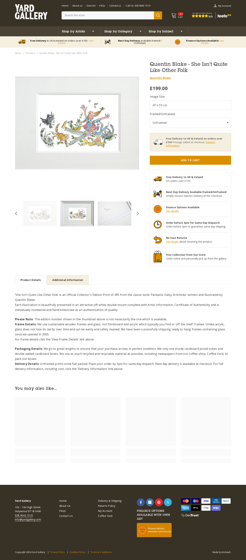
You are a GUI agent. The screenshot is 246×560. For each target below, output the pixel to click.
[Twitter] (168, 502)
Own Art (90, 5)
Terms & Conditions (101, 552)
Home (65, 5)
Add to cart (190, 160)
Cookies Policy (77, 552)
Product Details (31, 280)
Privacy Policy (57, 552)
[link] (40, 455)
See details (172, 241)
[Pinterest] (159, 502)
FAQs (102, 5)
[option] (77, 123)
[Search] (112, 15)
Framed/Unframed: (162, 114)
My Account (224, 5)
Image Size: (157, 97)
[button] (16, 213)
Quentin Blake (160, 78)
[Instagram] (150, 502)
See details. (172, 211)
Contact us (115, 5)
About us (77, 5)
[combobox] (108, 15)
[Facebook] (141, 502)
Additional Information (67, 280)
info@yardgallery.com (28, 519)
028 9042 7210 (142, 5)
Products (30, 53)
